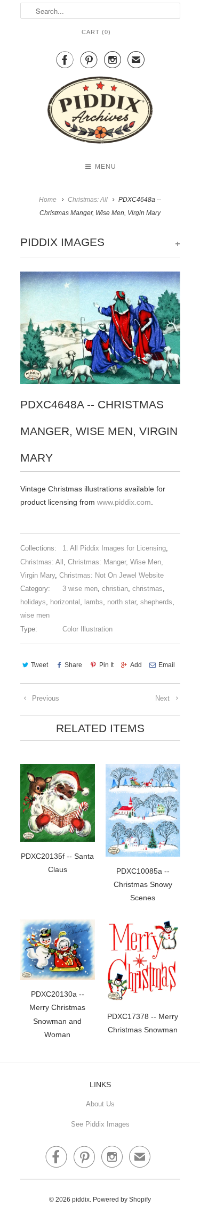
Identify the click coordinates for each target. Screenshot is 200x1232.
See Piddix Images (100, 1124)
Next (163, 698)
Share (73, 665)
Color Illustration (87, 629)
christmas (147, 589)
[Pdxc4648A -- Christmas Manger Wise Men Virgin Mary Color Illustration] (100, 328)
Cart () (96, 32)
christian (115, 589)
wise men (35, 615)
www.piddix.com (124, 502)
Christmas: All (41, 562)
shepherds (156, 602)
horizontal (65, 602)
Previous (44, 698)
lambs (93, 602)
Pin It (106, 665)
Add (136, 665)
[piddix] (100, 112)
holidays (33, 602)
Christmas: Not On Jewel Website (111, 575)
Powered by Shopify (122, 1199)
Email (166, 665)
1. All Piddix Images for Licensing (114, 548)
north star (121, 602)
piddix (81, 1199)
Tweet (39, 665)
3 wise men (80, 589)
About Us (100, 1104)
